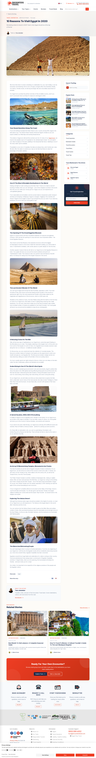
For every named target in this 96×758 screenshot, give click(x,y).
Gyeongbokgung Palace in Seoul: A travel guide (78, 106)
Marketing (35, 739)
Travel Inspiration (12, 17)
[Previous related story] (9, 632)
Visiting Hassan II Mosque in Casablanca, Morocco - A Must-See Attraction (79, 99)
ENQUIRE (19, 704)
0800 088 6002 (84, 4)
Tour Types (25, 9)
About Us (35, 731)
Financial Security (57, 739)
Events (36, 9)
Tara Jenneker (19, 33)
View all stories (84, 607)
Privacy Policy (14, 740)
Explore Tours (39, 674)
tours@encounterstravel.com (76, 733)
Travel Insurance (57, 734)
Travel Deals (53, 9)
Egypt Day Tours (76, 736)
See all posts (18, 597)
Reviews (43, 9)
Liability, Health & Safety (59, 737)
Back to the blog (12, 14)
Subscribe (77, 202)
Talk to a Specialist (55, 674)
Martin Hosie (16, 652)
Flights (54, 731)
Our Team (35, 734)
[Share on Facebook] (52, 578)
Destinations (13, 9)
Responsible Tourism (38, 737)
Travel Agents (36, 742)
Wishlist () (71, 3)
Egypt (19, 573)
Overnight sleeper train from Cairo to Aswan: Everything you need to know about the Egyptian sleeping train (79, 112)
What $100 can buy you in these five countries (78, 118)
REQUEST (38, 706)
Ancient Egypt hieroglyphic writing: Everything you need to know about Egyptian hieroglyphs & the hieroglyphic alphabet (79, 124)
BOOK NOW (58, 704)
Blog (61, 9)
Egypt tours (52, 138)
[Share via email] (55, 578)
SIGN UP (77, 704)
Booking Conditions (58, 742)
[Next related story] (86, 632)
